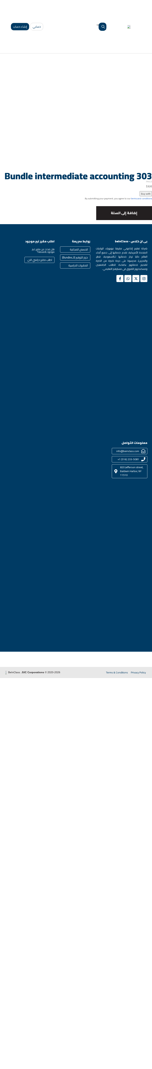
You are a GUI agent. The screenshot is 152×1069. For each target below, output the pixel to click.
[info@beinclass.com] (143, 451)
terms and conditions (141, 198)
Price (149, 182)
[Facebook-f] (119, 278)
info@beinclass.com (127, 451)
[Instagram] (143, 278)
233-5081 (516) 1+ (128, 459)
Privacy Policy (138, 672)
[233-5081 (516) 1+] (143, 459)
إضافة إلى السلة (124, 213)
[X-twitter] (135, 278)
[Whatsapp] (127, 278)
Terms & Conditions (117, 672)
